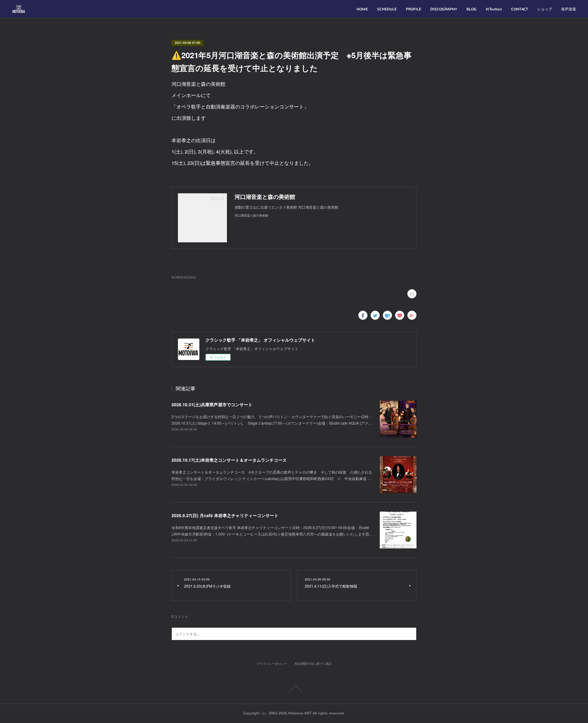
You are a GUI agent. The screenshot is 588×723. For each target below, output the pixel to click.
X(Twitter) (494, 9)
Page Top (294, 688)
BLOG (471, 9)
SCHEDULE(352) (184, 277)
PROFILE (413, 9)
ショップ (544, 9)
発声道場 (568, 9)
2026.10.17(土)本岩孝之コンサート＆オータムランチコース (229, 460)
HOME (362, 9)
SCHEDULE (387, 9)
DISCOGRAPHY (443, 9)
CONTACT (519, 9)
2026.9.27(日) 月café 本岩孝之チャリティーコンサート (225, 515)
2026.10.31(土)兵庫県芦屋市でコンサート (212, 404)
